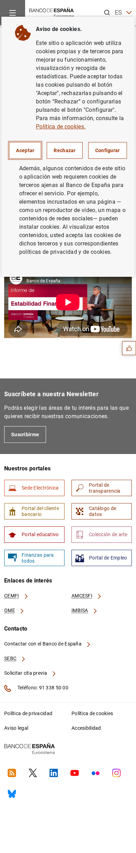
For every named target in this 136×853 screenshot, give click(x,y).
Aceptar (25, 150)
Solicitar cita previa (26, 673)
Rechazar (64, 150)
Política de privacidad (28, 713)
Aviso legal (16, 728)
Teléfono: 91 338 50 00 (42, 687)
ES (118, 12)
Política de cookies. (60, 126)
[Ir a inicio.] (51, 12)
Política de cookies (92, 713)
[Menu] (12, 12)
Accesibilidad (86, 728)
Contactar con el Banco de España (43, 644)
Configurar (107, 150)
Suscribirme (25, 434)
